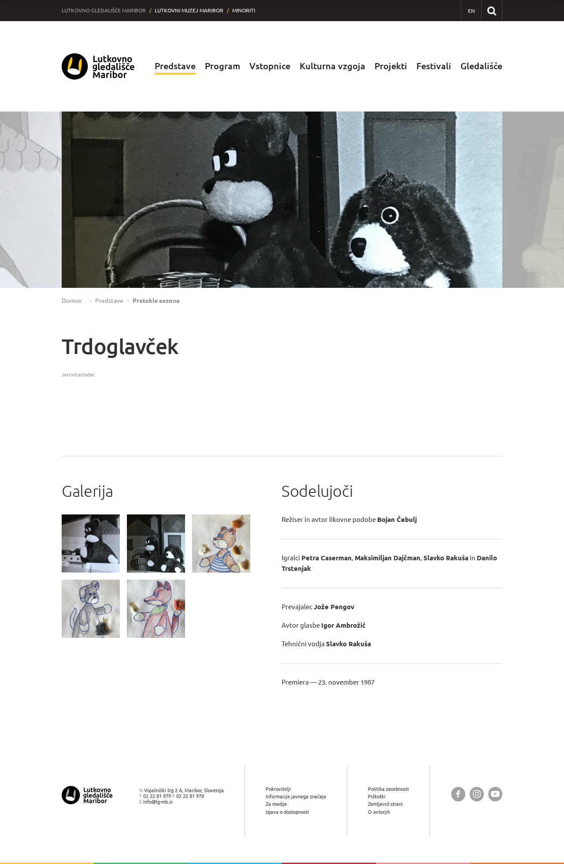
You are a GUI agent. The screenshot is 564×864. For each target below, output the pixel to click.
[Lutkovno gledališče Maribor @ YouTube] (495, 794)
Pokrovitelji (278, 789)
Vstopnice (269, 66)
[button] (24, 199)
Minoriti (243, 10)
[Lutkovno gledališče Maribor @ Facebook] (458, 794)
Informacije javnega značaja (296, 796)
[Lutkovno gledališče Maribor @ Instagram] (477, 794)
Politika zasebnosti (388, 789)
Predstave (175, 66)
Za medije (276, 804)
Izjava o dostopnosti (287, 812)
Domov (72, 300)
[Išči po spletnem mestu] (491, 10)
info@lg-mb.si (158, 801)
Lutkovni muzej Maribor (189, 10)
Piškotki (377, 796)
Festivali (433, 66)
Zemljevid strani (385, 804)
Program (222, 66)
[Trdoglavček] (91, 543)
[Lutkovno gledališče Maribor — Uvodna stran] (98, 66)
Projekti (391, 66)
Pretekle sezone (156, 300)
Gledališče (481, 66)
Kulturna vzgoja (332, 66)
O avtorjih (379, 812)
